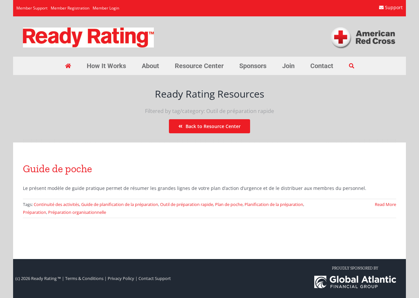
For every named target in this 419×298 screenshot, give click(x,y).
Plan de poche (229, 204)
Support (394, 7)
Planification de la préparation (274, 204)
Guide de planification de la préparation (119, 204)
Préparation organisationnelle (77, 212)
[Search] (351, 66)
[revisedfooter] (355, 278)
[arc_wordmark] (363, 28)
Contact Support (154, 278)
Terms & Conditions (84, 278)
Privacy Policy (121, 278)
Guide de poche (57, 168)
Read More (385, 204)
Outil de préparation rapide (186, 204)
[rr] (88, 30)
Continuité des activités (56, 204)
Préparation (34, 212)
